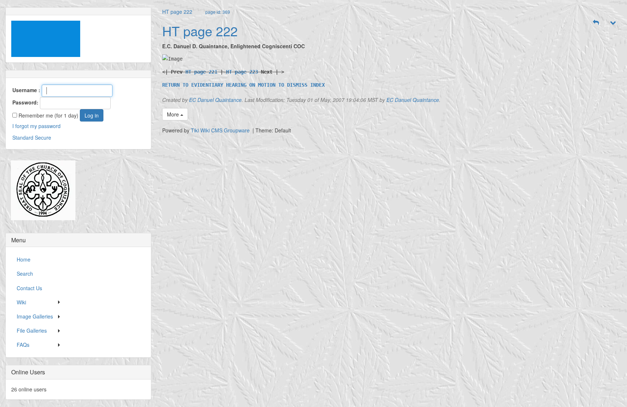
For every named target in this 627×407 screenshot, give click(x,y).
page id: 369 (217, 12)
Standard (22, 137)
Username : (26, 90)
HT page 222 (177, 11)
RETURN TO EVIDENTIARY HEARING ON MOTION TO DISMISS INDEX (243, 85)
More (173, 114)
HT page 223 (242, 72)
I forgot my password (36, 126)
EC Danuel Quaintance (215, 99)
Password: (25, 102)
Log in (92, 115)
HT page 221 (201, 72)
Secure (43, 137)
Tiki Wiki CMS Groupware (221, 130)
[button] (596, 22)
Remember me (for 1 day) (47, 115)
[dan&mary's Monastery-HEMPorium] (40, 190)
